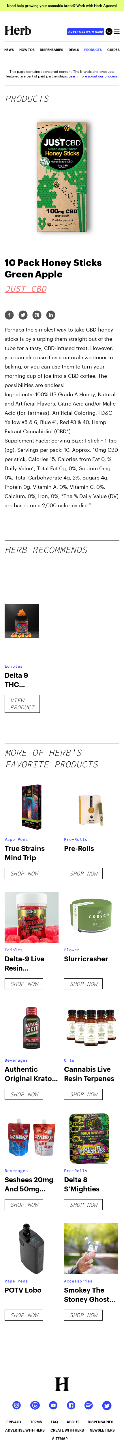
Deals (74, 49)
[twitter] (23, 315)
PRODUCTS (93, 49)
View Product (22, 704)
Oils (69, 1060)
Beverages (16, 1060)
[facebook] (9, 315)
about (73, 1422)
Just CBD (25, 288)
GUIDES (113, 49)
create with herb (67, 1430)
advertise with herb (85, 31)
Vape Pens (16, 839)
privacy (14, 1422)
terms (36, 1422)
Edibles (14, 666)
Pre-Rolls (75, 839)
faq (54, 1422)
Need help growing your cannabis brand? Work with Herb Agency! (62, 5)
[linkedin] (50, 315)
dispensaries (100, 1422)
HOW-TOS (27, 49)
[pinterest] (37, 315)
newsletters (102, 1430)
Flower (72, 949)
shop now (24, 873)
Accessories (78, 1281)
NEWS (9, 49)
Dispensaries (51, 49)
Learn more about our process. (94, 76)
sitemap (60, 1439)
